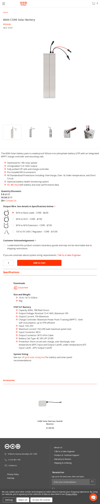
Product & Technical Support (66, 455)
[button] (93, 497)
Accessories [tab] (9, 380)
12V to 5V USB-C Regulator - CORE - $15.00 (36, 231)
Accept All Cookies (41, 499)
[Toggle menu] (3, 3)
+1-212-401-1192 (14, 459)
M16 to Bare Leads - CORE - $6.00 (32, 212)
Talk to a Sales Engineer (69, 255)
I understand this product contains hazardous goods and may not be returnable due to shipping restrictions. (49, 247)
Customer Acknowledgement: (19, 240)
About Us (58, 447)
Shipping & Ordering (63, 463)
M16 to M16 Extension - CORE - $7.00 (34, 225)
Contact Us (11, 200)
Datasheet (22, 287)
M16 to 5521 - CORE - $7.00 (29, 219)
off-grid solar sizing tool (33, 357)
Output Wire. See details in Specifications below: (29, 206)
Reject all (22, 499)
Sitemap (10, 478)
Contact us (12, 465)
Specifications (11, 272)
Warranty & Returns (62, 459)
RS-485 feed (13, 184)
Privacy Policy (13, 474)
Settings (9, 499)
